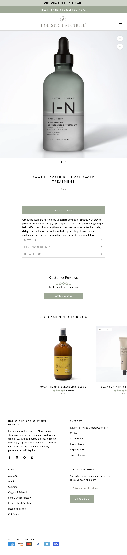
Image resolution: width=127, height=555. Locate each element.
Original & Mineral (17, 492)
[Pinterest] (24, 457)
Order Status (76, 438)
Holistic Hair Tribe (54, 3)
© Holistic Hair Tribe (22, 539)
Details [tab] (30, 240)
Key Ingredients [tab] (37, 247)
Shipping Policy (77, 449)
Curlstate (12, 486)
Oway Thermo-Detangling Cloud (63, 387)
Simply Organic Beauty (19, 497)
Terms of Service (78, 455)
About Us (13, 476)
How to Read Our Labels (20, 503)
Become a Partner (17, 508)
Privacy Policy (77, 444)
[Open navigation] (7, 22)
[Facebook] (9, 457)
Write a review (63, 295)
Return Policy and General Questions (89, 427)
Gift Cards (13, 514)
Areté (11, 481)
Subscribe (82, 499)
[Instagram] (17, 457)
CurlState (75, 3)
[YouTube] (32, 457)
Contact (74, 433)
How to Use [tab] (34, 254)
